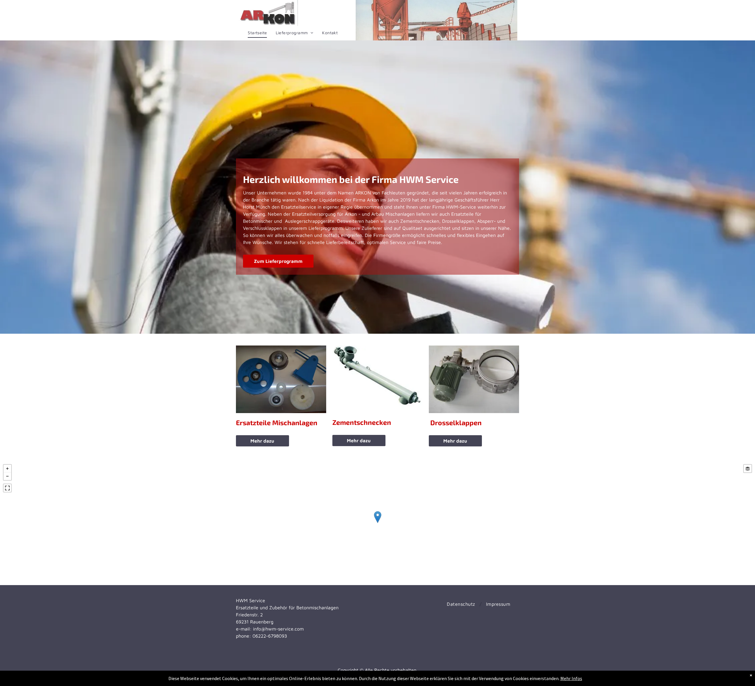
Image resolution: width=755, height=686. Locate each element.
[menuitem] (257, 33)
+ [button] (7, 468)
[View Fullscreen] (7, 488)
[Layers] (747, 468)
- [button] (7, 476)
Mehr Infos (571, 678)
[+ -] (377, 523)
